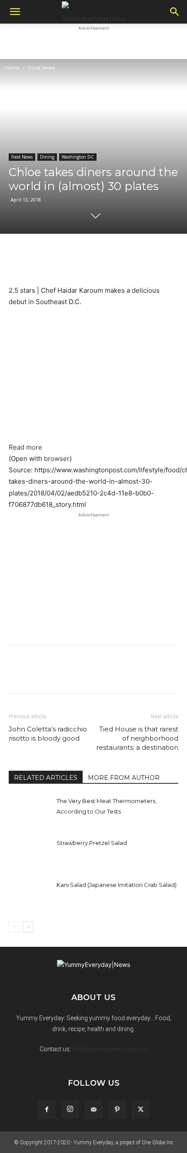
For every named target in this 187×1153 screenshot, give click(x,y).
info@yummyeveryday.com (110, 1049)
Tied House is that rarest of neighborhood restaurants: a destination (137, 738)
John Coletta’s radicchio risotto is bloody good (48, 733)
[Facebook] (46, 1109)
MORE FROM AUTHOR (124, 778)
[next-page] (28, 926)
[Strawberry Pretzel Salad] (30, 853)
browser (57, 458)
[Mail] (93, 1109)
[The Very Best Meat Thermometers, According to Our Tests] (30, 811)
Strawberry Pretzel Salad (92, 842)
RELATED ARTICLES (45, 778)
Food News (41, 67)
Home (12, 67)
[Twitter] (140, 1109)
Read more (25, 447)
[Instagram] (70, 1109)
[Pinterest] (117, 1109)
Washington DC (78, 157)
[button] (15, 12)
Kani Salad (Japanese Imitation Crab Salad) (117, 884)
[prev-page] (14, 926)
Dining (47, 157)
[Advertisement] (93, 44)
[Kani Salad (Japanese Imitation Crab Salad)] (30, 894)
